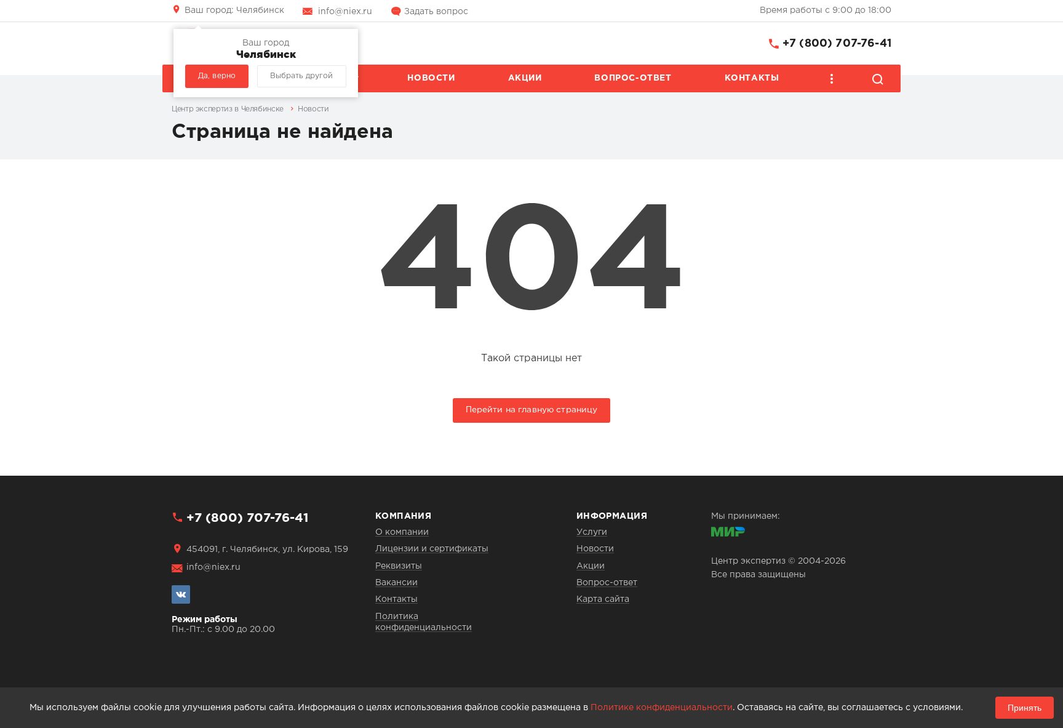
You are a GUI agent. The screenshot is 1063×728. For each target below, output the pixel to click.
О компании (402, 532)
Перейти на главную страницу (532, 410)
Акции (525, 78)
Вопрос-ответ (632, 78)
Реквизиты (398, 566)
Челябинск (234, 10)
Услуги (591, 532)
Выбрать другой (301, 76)
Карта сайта (602, 599)
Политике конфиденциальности (662, 707)
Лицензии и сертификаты (431, 549)
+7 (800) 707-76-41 (836, 44)
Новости (431, 78)
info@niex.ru (345, 11)
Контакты (752, 78)
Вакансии (396, 582)
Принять (1024, 708)
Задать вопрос (436, 11)
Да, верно (217, 76)
